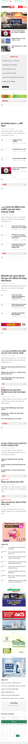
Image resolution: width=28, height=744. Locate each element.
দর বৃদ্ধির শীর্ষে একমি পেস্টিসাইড (9, 65)
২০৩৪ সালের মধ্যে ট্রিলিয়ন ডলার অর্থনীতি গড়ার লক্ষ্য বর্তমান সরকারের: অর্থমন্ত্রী (13, 209)
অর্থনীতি (4, 184)
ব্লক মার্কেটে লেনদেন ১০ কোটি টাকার (10, 61)
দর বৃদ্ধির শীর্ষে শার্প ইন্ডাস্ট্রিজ (8, 81)
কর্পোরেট (4, 423)
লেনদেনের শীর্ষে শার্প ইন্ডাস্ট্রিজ (9, 73)
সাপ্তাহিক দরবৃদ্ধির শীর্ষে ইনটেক (7, 692)
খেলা (3, 476)
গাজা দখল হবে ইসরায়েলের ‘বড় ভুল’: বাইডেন (11, 418)
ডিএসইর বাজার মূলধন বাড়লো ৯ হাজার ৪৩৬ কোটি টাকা (12, 698)
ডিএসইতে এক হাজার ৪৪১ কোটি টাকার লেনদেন (11, 683)
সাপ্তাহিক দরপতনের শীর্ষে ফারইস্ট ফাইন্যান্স (10, 689)
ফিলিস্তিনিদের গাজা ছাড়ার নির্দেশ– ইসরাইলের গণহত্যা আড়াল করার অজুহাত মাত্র (13, 392)
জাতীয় (4, 253)
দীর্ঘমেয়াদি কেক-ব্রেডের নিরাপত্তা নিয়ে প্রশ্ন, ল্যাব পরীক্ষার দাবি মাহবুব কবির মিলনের (14, 278)
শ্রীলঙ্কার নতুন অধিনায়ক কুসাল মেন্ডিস (12, 482)
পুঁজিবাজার (5, 101)
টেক (3, 496)
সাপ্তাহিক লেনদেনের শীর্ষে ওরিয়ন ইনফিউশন (10, 695)
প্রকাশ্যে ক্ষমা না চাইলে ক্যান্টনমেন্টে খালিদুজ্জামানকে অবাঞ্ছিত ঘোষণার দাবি (18, 296)
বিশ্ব (3, 384)
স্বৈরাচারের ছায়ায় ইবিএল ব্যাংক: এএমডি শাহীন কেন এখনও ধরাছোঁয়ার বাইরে (19, 246)
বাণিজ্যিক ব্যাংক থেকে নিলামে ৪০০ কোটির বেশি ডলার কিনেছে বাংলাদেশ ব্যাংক (19, 236)
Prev (2, 20)
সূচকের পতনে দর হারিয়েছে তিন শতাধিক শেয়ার (13, 77)
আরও (25, 184)
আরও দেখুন (5, 87)
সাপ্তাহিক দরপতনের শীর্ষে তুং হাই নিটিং (13, 26)
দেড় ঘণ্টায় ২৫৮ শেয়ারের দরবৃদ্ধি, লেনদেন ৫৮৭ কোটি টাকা (13, 686)
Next (25, 20)
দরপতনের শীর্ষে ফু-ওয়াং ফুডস (9, 69)
